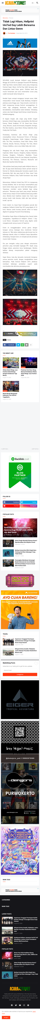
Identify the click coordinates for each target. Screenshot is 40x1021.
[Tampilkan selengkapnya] (31, 344)
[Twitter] (18, 344)
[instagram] (24, 1005)
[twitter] (15, 1005)
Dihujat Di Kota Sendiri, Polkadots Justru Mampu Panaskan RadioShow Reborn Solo (26, 650)
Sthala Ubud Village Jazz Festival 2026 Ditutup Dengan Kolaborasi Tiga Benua (10, 372)
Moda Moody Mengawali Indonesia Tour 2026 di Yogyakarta (10, 395)
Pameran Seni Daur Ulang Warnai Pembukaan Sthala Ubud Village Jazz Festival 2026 (29, 372)
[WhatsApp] (22, 344)
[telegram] (28, 1005)
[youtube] (20, 1005)
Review (11, 18)
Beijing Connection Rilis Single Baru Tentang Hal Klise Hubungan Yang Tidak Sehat (25, 552)
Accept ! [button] (6, 1017)
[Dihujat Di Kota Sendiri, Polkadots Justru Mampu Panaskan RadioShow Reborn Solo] (8, 651)
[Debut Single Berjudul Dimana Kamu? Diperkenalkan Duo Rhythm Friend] (8, 543)
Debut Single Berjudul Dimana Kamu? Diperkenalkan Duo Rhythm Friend (26, 541)
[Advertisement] (20, 425)
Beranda (5, 18)
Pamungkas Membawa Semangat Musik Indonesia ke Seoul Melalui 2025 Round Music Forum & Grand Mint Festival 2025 (25, 562)
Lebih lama (35, 449)
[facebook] (11, 1005)
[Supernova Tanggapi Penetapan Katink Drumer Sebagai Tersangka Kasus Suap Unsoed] (8, 641)
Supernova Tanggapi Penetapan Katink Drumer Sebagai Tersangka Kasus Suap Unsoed (25, 640)
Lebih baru (5, 449)
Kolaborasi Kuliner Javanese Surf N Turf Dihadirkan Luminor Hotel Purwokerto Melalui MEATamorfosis (26, 939)
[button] (2, 3)
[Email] (26, 344)
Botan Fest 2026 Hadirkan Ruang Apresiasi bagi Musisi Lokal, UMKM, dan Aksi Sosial (25, 954)
